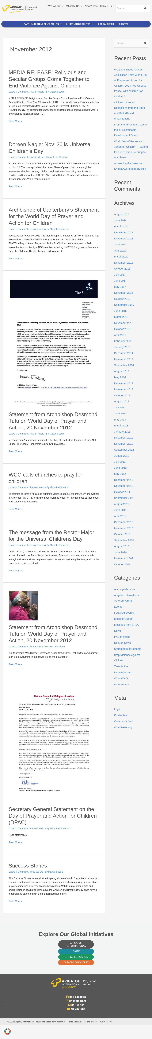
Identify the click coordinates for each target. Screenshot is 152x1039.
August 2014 (121, 371)
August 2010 (121, 546)
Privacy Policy (105, 1022)
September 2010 (124, 540)
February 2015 (123, 341)
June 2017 (120, 280)
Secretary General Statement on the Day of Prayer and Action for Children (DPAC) (53, 815)
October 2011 (122, 492)
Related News (37, 229)
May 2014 (120, 377)
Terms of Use (90, 1022)
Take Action (121, 666)
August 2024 (121, 214)
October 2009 (122, 564)
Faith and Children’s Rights (41, 24)
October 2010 (122, 534)
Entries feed (121, 715)
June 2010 (120, 552)
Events (118, 606)
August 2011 (121, 504)
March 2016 (121, 316)
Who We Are (54, 6)
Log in (117, 709)
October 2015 (122, 329)
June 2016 (120, 310)
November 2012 (123, 443)
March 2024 (121, 226)
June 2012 (120, 467)
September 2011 (124, 497)
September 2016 (124, 304)
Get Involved (106, 24)
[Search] (144, 8)
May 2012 (120, 473)
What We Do (72, 6)
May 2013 (120, 419)
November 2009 (123, 558)
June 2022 (120, 244)
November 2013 (123, 389)
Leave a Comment (18, 91)
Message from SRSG (126, 624)
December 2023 (123, 232)
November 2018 (123, 262)
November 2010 (123, 528)
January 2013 (122, 431)
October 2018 (122, 268)
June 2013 (120, 413)
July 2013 (120, 407)
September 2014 (124, 365)
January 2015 (122, 347)
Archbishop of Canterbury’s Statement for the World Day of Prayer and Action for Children (54, 216)
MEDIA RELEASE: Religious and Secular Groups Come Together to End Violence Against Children (49, 79)
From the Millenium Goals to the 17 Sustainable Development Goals (131, 130)
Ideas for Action (123, 618)
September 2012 (124, 449)
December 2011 (123, 479)
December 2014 (123, 353)
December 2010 (123, 522)
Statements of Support (41, 646)
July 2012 (120, 461)
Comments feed (123, 721)
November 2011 (123, 485)
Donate (123, 24)
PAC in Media (37, 91)
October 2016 (122, 298)
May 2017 (120, 286)
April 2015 (120, 335)
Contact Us (106, 6)
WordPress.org (123, 727)
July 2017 (120, 274)
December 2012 (123, 437)
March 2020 (121, 256)
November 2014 (123, 359)
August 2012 (121, 455)
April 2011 (120, 516)
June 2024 (120, 220)
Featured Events (124, 612)
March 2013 (121, 425)
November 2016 (123, 292)
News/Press (91, 6)
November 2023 (123, 238)
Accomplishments (124, 589)
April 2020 (120, 250)
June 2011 (120, 510)
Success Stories (28, 866)
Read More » (15, 120)
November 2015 (123, 323)
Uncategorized (122, 672)
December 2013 (123, 383)
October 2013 (122, 395)
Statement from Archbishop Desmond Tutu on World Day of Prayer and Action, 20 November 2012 (53, 421)
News (117, 630)
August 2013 (121, 401)
